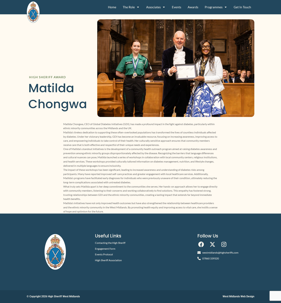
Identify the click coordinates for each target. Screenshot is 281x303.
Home (112, 7)
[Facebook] (201, 244)
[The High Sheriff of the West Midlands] (33, 12)
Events (176, 7)
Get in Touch (242, 7)
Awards (193, 7)
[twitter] (212, 244)
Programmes (213, 7)
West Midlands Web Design (238, 296)
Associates (153, 7)
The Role (129, 7)
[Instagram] (223, 244)
